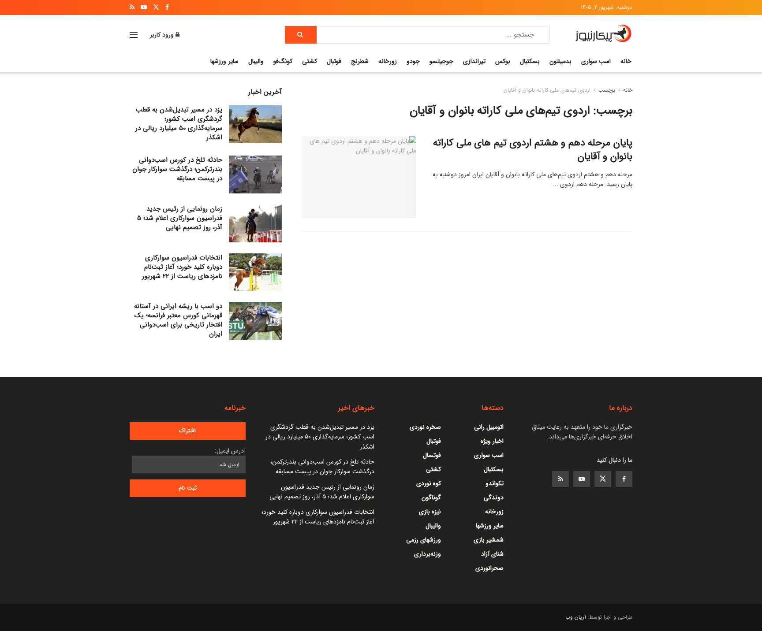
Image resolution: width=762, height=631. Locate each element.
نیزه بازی (430, 511)
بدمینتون (560, 61)
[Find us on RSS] (560, 479)
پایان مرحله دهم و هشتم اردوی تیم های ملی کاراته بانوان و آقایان (532, 149)
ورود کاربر (163, 35)
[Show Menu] (134, 35)
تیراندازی (474, 61)
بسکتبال (530, 61)
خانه (625, 61)
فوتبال (334, 61)
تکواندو (495, 483)
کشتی (309, 61)
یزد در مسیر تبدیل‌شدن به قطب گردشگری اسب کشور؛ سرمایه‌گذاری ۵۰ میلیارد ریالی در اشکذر (178, 123)
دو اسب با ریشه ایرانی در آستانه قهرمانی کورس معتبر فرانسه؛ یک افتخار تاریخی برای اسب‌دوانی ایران (178, 320)
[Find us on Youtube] (581, 479)
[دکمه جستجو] (301, 35)
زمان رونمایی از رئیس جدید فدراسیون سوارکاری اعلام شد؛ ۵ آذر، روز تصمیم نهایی (179, 218)
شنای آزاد (492, 554)
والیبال (256, 61)
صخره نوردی (425, 427)
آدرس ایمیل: (230, 451)
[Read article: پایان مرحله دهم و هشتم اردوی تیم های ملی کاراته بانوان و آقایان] (359, 177)
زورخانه (387, 61)
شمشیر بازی (489, 540)
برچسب (606, 90)
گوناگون (431, 497)
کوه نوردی (428, 483)
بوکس (502, 61)
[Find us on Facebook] (624, 479)
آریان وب (575, 617)
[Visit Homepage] (603, 34)
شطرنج (360, 61)
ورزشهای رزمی (423, 540)
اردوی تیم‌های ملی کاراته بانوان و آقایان (547, 90)
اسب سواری (596, 61)
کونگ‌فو (282, 61)
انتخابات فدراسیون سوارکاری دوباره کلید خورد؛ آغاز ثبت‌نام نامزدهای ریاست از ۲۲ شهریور (182, 267)
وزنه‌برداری (427, 554)
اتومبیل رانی (489, 427)
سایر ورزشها (224, 61)
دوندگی (494, 497)
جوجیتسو (441, 61)
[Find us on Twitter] (602, 479)
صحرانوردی (489, 568)
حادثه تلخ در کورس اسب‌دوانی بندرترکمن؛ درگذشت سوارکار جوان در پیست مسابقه (177, 169)
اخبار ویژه (492, 441)
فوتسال (432, 455)
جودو (413, 61)
